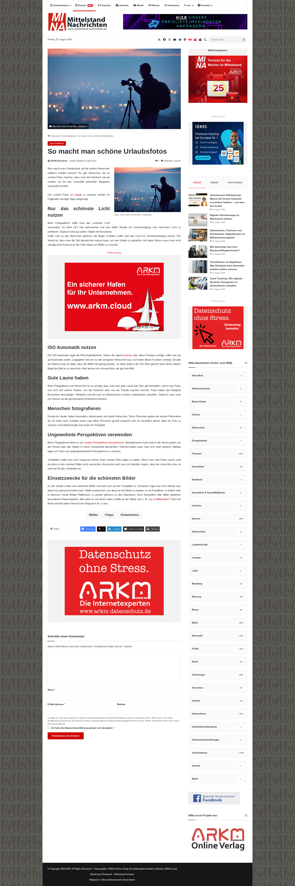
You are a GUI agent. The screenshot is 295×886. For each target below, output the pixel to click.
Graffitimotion (160, 499)
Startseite (55, 136)
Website (121, 704)
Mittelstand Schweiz (124, 874)
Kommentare (235, 182)
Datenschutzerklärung (117, 718)
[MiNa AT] (195, 39)
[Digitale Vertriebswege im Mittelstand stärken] (197, 219)
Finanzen (105, 5)
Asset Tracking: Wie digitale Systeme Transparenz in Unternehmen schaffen (226, 282)
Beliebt (214, 182)
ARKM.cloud (170, 869)
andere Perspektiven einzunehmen (104, 442)
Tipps (110, 514)
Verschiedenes (69, 136)
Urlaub (78, 194)
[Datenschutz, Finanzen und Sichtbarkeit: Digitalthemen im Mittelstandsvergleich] (197, 235)
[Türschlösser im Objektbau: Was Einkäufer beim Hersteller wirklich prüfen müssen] (197, 266)
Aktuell (197, 182)
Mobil (140, 5)
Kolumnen (173, 5)
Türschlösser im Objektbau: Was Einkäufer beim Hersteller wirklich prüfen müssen (227, 266)
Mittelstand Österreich (101, 874)
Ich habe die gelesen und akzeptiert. (83, 728)
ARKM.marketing (114, 253)
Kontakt (205, 5)
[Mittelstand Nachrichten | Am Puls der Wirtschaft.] (77, 23)
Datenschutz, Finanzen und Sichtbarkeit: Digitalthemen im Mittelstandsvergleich (227, 234)
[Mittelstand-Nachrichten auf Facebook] (214, 803)
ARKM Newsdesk (58, 161)
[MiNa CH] (190, 39)
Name (51, 690)
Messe (155, 5)
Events (84, 5)
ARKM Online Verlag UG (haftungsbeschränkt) (131, 869)
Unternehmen (60, 5)
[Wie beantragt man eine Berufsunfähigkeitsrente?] (197, 251)
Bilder (94, 514)
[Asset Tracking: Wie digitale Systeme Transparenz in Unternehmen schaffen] (197, 283)
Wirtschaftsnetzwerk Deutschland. (118, 879)
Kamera (127, 355)
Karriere (124, 5)
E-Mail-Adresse (56, 704)
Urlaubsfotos (130, 514)
